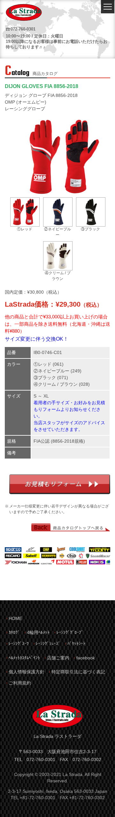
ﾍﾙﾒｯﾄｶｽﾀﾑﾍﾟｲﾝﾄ (24, 657)
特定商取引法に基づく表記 (78, 671)
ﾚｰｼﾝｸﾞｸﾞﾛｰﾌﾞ (70, 632)
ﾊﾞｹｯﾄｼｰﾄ (76, 643)
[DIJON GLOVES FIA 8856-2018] (63, 194)
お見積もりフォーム (59, 484)
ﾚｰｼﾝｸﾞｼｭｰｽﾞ (48, 643)
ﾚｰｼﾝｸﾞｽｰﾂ (19, 643)
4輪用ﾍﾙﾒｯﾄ (38, 632)
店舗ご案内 (58, 657)
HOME (15, 618)
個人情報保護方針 (26, 671)
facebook (85, 657)
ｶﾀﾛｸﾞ (14, 632)
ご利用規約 (20, 682)
